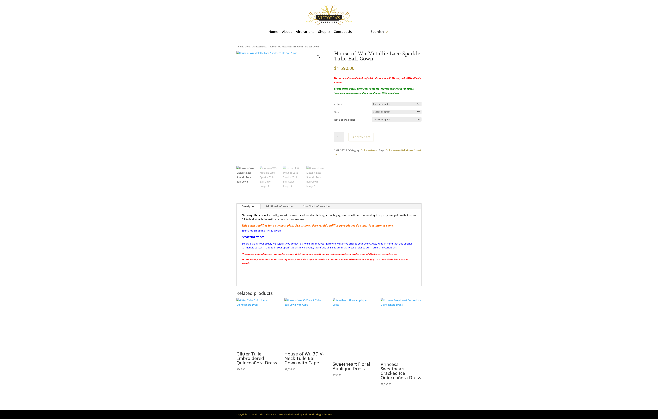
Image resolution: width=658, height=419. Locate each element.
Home (273, 31)
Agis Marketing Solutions (318, 414)
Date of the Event (344, 119)
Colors (338, 104)
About (287, 31)
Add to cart (361, 137)
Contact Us (343, 31)
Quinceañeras (259, 46)
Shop (322, 31)
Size (336, 112)
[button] (318, 56)
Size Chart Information (316, 206)
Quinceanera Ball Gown (399, 150)
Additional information (279, 206)
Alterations (305, 31)
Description (248, 206)
